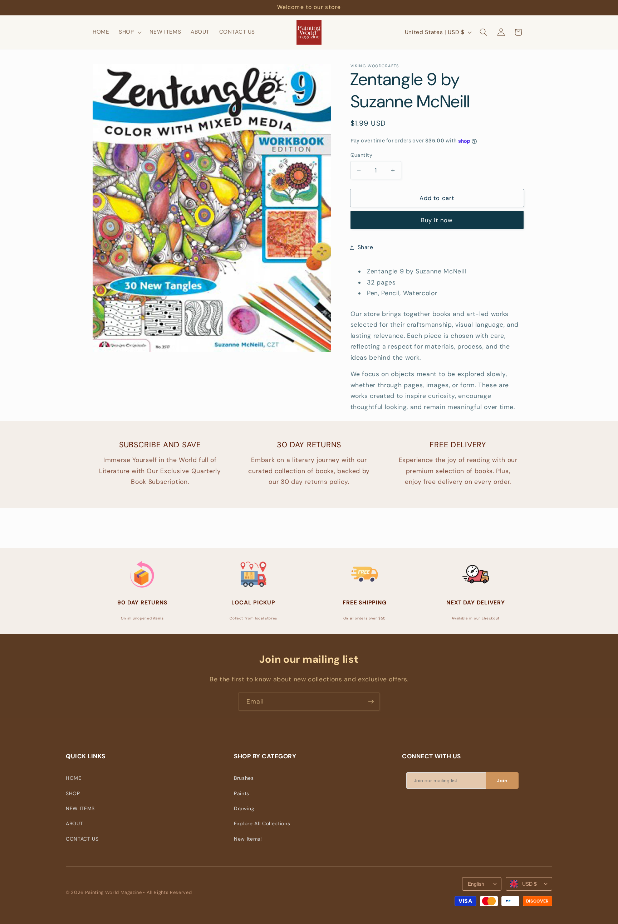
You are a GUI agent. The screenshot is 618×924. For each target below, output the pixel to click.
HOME (74, 778)
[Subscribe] (370, 701)
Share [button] (365, 247)
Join (502, 780)
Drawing (244, 808)
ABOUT (74, 823)
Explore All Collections (262, 823)
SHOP (73, 793)
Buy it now (437, 220)
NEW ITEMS (80, 808)
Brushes (244, 778)
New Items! (248, 839)
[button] (129, 32)
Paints (241, 793)
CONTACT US (82, 839)
